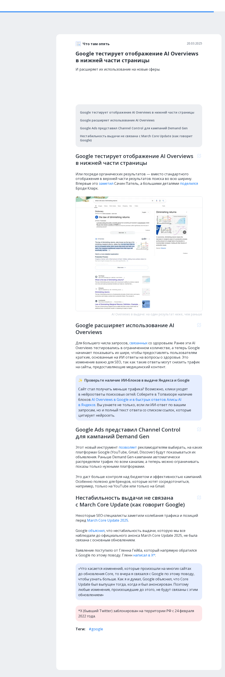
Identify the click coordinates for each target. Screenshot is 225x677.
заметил (106, 183)
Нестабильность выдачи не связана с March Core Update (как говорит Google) (136, 138)
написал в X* (144, 555)
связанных (138, 343)
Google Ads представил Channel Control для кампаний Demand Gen (134, 128)
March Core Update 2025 (107, 520)
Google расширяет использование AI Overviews (117, 120)
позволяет (128, 447)
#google (96, 629)
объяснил (96, 530)
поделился (189, 183)
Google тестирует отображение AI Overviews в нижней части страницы (137, 112)
